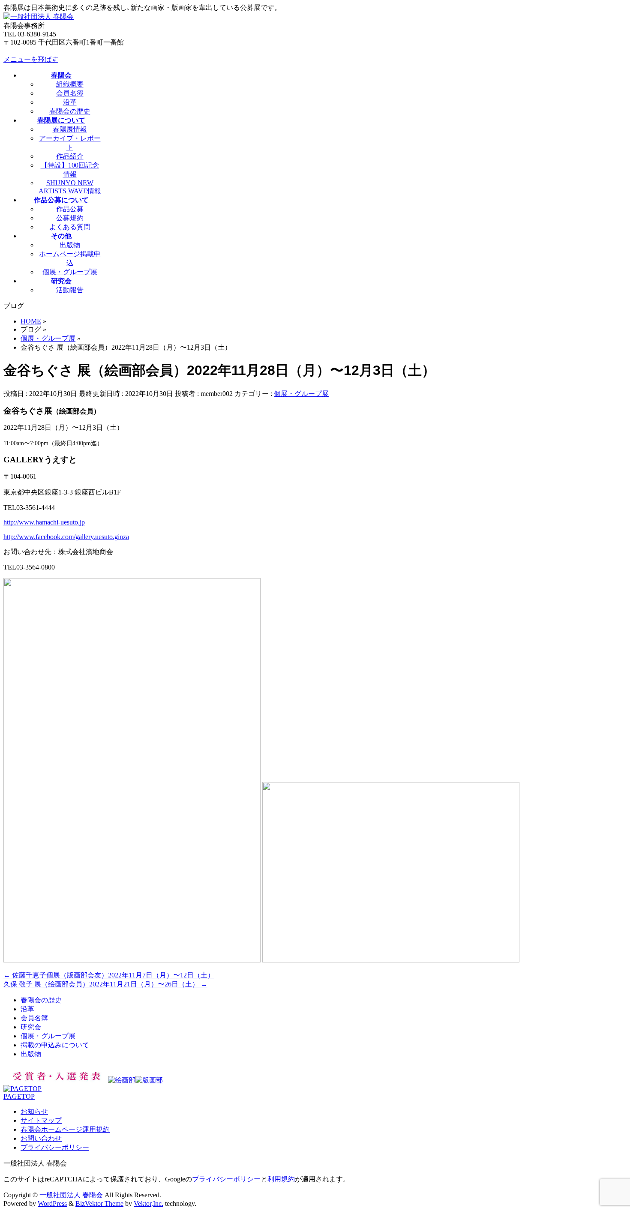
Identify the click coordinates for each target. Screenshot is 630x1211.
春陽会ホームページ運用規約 (65, 1129)
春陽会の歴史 (69, 111)
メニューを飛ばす (30, 59)
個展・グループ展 (69, 272)
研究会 (31, 1027)
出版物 (70, 245)
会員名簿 (70, 93)
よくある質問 (69, 227)
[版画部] (149, 1080)
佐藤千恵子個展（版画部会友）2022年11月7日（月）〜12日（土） (108, 975)
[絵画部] (121, 1080)
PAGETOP (19, 1096)
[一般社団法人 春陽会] (38, 16)
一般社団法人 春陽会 (71, 1195)
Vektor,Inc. (148, 1203)
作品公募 (70, 209)
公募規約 (70, 218)
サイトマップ (41, 1120)
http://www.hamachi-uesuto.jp (44, 522)
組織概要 (70, 84)
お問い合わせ (41, 1138)
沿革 (70, 102)
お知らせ (34, 1111)
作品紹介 (70, 156)
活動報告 (70, 290)
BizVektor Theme (99, 1203)
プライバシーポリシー (55, 1147)
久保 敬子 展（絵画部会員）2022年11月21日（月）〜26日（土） (105, 984)
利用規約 (281, 1179)
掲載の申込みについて (55, 1045)
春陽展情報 (70, 129)
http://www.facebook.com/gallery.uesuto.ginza (66, 536)
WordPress (52, 1203)
